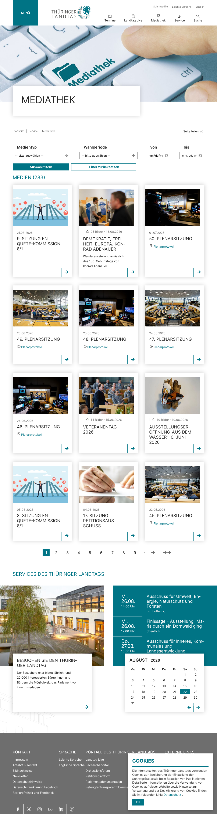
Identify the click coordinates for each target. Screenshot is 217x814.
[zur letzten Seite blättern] (167, 552)
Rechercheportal (97, 765)
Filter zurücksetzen (103, 167)
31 (133, 703)
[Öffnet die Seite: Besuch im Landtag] (52, 626)
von (153, 147)
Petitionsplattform (98, 776)
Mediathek (158, 20)
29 (185, 697)
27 (164, 697)
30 (196, 697)
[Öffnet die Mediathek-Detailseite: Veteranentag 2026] (106, 395)
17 (132, 691)
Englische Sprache (72, 765)
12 (153, 686)
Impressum (20, 759)
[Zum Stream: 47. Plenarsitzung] (172, 308)
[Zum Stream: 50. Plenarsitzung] (172, 207)
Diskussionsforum (98, 770)
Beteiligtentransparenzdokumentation (112, 787)
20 (164, 691)
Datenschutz (173, 794)
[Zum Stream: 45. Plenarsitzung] (172, 484)
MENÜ (25, 13)
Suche (197, 20)
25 (143, 697)
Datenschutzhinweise (27, 781)
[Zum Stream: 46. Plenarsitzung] (40, 395)
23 (196, 691)
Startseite (18, 131)
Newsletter (20, 776)
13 (164, 686)
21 (174, 691)
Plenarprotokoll (163, 246)
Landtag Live (133, 20)
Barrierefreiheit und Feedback (33, 792)
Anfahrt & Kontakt (25, 765)
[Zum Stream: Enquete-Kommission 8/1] (40, 207)
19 (154, 691)
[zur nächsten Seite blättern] (152, 552)
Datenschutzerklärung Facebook (35, 787)
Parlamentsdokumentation (104, 781)
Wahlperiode (95, 147)
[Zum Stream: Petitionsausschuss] (106, 484)
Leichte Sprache (182, 6)
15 (185, 686)
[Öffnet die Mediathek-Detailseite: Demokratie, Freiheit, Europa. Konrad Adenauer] (106, 207)
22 (185, 691)
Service (179, 20)
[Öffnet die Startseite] (71, 20)
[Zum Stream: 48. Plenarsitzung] (106, 308)
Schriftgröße (160, 6)
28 (175, 697)
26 (154, 697)
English (200, 6)
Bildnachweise (22, 770)
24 (133, 697)
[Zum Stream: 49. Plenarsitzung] (40, 308)
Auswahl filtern (41, 167)
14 (174, 686)
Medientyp (27, 147)
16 (195, 686)
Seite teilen (191, 131)
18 (143, 691)
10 (133, 686)
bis (186, 147)
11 (143, 686)
